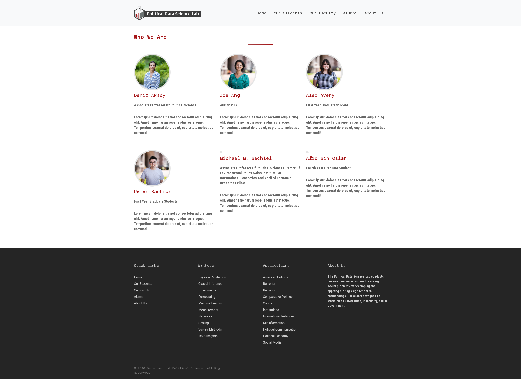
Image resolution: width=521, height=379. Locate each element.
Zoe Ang (230, 95)
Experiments (207, 290)
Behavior (269, 284)
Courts (267, 303)
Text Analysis (208, 336)
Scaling (203, 323)
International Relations (279, 316)
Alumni (138, 297)
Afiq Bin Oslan (326, 158)
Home (138, 277)
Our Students (143, 284)
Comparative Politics (278, 297)
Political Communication (280, 329)
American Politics (275, 277)
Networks (205, 316)
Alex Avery (320, 95)
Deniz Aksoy (149, 95)
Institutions (271, 310)
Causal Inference (210, 284)
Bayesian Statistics (212, 277)
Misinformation (274, 323)
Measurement (208, 310)
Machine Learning (210, 303)
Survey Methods (210, 329)
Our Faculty (142, 290)
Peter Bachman (153, 191)
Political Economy (275, 336)
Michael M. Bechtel (246, 158)
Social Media (272, 342)
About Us (140, 303)
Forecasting (206, 297)
